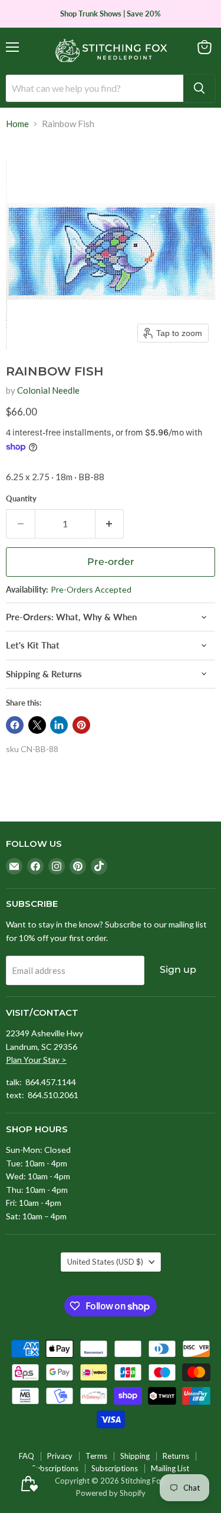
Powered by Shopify (111, 1493)
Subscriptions (55, 1468)
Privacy (59, 1456)
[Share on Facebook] (15, 725)
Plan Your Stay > (36, 1060)
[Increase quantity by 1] (109, 523)
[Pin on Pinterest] (81, 725)
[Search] (199, 88)
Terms (96, 1456)
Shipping (135, 1456)
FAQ (26, 1456)
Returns (176, 1456)
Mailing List (170, 1468)
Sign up (178, 969)
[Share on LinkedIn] (59, 725)
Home (17, 124)
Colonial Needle (48, 390)
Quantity (21, 498)
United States (105, 1261)
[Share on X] (37, 725)
